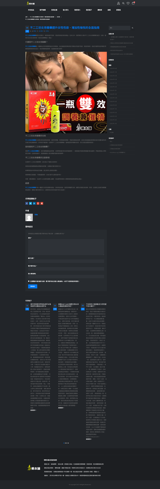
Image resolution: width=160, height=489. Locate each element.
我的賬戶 (89, 10)
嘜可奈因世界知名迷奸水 (116, 50)
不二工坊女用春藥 (30, 35)
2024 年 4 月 (113, 83)
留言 (30, 238)
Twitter (30, 203)
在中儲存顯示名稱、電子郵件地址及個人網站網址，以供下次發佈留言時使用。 (55, 281)
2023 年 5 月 (113, 116)
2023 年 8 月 (113, 105)
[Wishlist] (128, 3)
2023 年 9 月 (113, 101)
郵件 (41, 203)
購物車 (100, 10)
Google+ (38, 203)
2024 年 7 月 (113, 72)
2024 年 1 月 (113, 90)
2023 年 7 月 (113, 109)
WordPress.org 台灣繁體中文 (117, 152)
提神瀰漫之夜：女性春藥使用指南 (96, 305)
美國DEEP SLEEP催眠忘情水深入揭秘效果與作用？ (40, 305)
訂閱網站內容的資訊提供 (116, 145)
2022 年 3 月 (113, 120)
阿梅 (35, 31)
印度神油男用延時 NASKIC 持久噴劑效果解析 (121, 54)
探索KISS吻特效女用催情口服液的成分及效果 (121, 43)
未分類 (41, 31)
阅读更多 (33, 408)
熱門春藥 (43, 10)
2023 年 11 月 (113, 94)
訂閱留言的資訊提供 (115, 149)
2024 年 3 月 (113, 87)
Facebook (26, 203)
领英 (34, 203)
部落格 (118, 10)
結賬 (109, 10)
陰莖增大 (77, 10)
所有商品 (31, 10)
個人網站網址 (32, 274)
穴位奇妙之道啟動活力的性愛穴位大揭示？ (68, 305)
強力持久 (66, 10)
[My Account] (118, 3)
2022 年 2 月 (113, 123)
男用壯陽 (54, 10)
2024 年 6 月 (113, 76)
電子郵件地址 (32, 266)
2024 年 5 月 (113, 79)
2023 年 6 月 (113, 112)
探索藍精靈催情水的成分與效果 (118, 47)
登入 (111, 141)
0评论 (47, 31)
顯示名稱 (31, 258)
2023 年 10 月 (113, 98)
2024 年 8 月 (113, 68)
